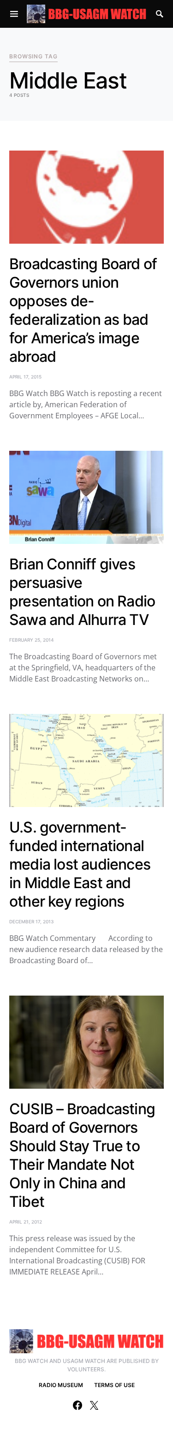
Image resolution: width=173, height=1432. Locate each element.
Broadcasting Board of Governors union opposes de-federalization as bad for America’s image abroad (83, 310)
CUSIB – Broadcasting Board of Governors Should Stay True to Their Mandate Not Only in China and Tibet (82, 1155)
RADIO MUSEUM (61, 1385)
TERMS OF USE (114, 1385)
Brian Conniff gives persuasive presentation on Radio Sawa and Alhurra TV (82, 592)
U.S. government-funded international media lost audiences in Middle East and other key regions (79, 864)
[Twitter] (94, 1405)
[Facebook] (77, 1405)
